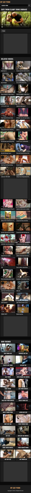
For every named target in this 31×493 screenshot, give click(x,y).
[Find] (29, 5)
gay (4, 31)
